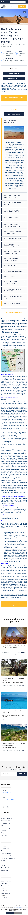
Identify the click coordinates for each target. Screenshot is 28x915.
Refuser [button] (18, 913)
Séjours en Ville (5, 863)
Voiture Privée (4, 870)
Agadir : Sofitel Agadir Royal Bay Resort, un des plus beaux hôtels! (13, 646)
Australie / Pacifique (6, 828)
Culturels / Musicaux (6, 853)
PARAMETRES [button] (13, 910)
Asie (2, 825)
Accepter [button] (10, 913)
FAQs (2, 888)
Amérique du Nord (5, 820)
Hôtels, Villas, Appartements (8, 858)
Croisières (3, 851)
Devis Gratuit (22, 6)
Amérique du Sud (5, 823)
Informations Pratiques (14, 79)
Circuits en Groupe (5, 848)
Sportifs (3, 865)
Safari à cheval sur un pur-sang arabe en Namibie (13, 679)
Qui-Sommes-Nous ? (6, 881)
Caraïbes (3, 830)
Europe (3, 833)
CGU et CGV (4, 890)
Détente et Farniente (6, 855)
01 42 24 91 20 (8, 793)
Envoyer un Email (9, 799)
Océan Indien (4, 835)
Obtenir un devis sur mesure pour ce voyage (14, 98)
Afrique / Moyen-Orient (6, 818)
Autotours (3, 846)
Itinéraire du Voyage (14, 74)
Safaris (3, 860)
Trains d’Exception (5, 868)
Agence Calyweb (18, 907)
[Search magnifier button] (24, 2)
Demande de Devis (6, 886)
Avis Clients (4, 883)
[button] (2, 17)
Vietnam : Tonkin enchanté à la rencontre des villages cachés (13, 744)
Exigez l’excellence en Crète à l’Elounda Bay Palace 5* (13, 712)
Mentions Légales (5, 893)
